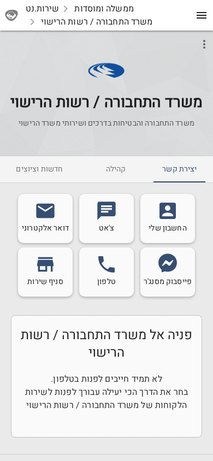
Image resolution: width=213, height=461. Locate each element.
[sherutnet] (13, 15)
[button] (106, 70)
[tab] (179, 169)
